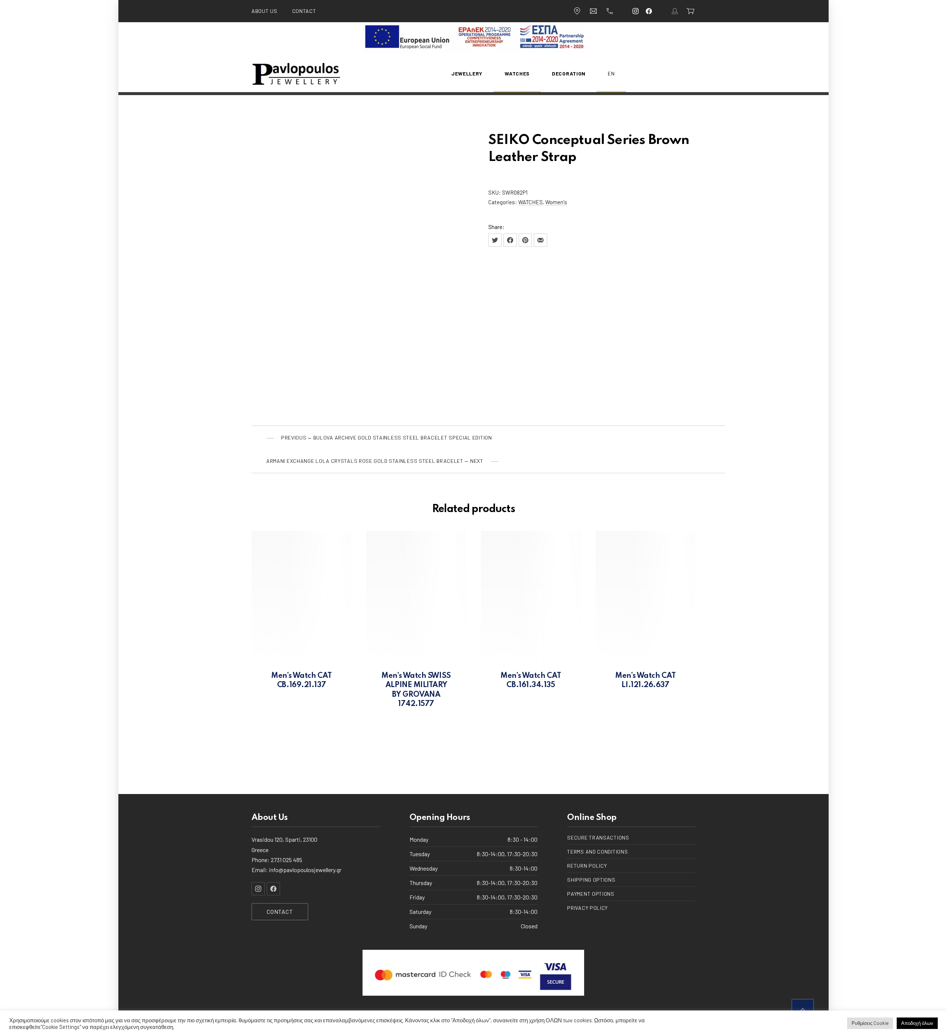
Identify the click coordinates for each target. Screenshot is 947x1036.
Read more (301, 686)
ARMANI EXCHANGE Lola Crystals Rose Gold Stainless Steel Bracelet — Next (374, 461)
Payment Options (590, 894)
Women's (556, 202)
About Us (264, 11)
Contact (304, 11)
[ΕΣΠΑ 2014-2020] (474, 50)
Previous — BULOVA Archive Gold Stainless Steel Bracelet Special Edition (386, 437)
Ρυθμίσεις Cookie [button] (870, 1023)
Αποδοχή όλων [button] (917, 1023)
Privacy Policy (587, 908)
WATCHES (530, 202)
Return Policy (587, 865)
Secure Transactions (598, 837)
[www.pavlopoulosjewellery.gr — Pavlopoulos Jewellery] (296, 73)
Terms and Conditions (597, 851)
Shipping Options (591, 880)
